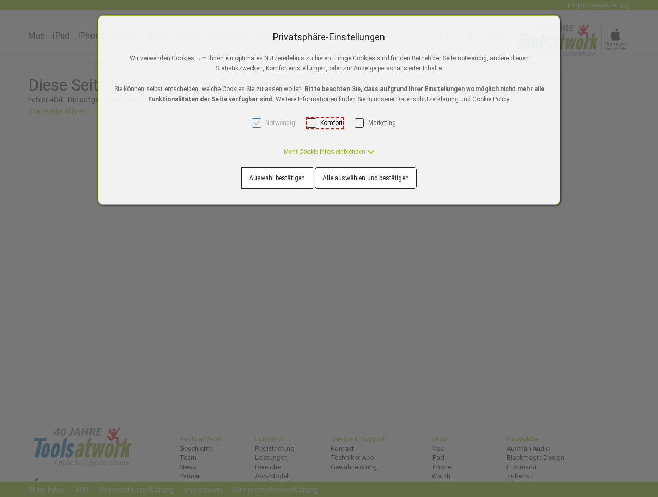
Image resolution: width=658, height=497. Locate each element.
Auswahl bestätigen (277, 178)
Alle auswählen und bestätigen (366, 178)
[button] (329, 151)
